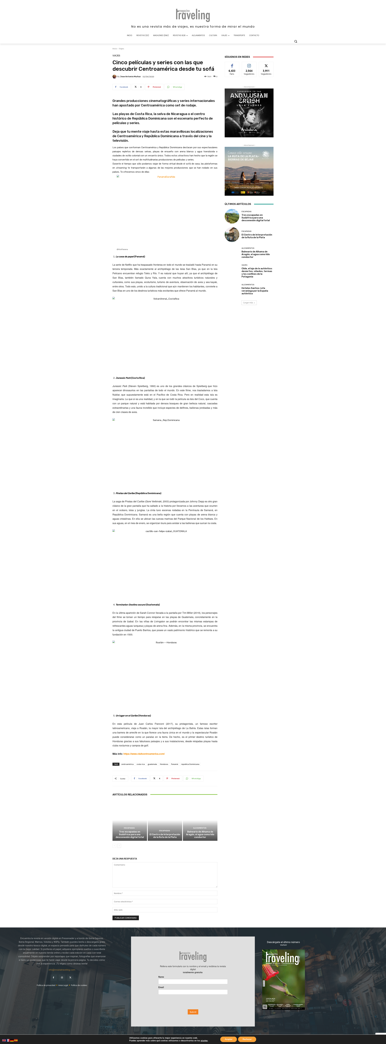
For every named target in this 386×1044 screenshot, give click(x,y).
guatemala (152, 764)
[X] (70, 978)
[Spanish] (16, 1040)
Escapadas (129, 828)
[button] (295, 41)
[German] (12, 1040)
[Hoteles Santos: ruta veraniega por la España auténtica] (232, 289)
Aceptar (228, 1039)
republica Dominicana (190, 764)
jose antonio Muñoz (130, 76)
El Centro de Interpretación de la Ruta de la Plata (165, 836)
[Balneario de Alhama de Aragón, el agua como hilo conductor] (200, 820)
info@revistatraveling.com (62, 969)
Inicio (114, 48)
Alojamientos (199, 828)
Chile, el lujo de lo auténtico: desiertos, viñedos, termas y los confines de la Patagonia (257, 272)
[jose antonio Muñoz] (114, 77)
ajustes (204, 1040)
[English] (4, 1040)
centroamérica (127, 764)
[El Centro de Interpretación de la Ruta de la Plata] (165, 820)
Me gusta (232, 64)
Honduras (164, 764)
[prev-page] (114, 846)
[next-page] (119, 846)
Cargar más (248, 302)
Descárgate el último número (283, 942)
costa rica (141, 764)
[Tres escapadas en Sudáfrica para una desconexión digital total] (129, 820)
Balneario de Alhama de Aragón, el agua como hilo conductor (200, 834)
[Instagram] (62, 978)
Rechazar (247, 1039)
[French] (8, 1040)
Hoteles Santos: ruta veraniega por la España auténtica (255, 291)
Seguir (249, 64)
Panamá (174, 764)
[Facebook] (53, 978)
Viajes (121, 48)
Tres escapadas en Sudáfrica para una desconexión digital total (130, 834)
